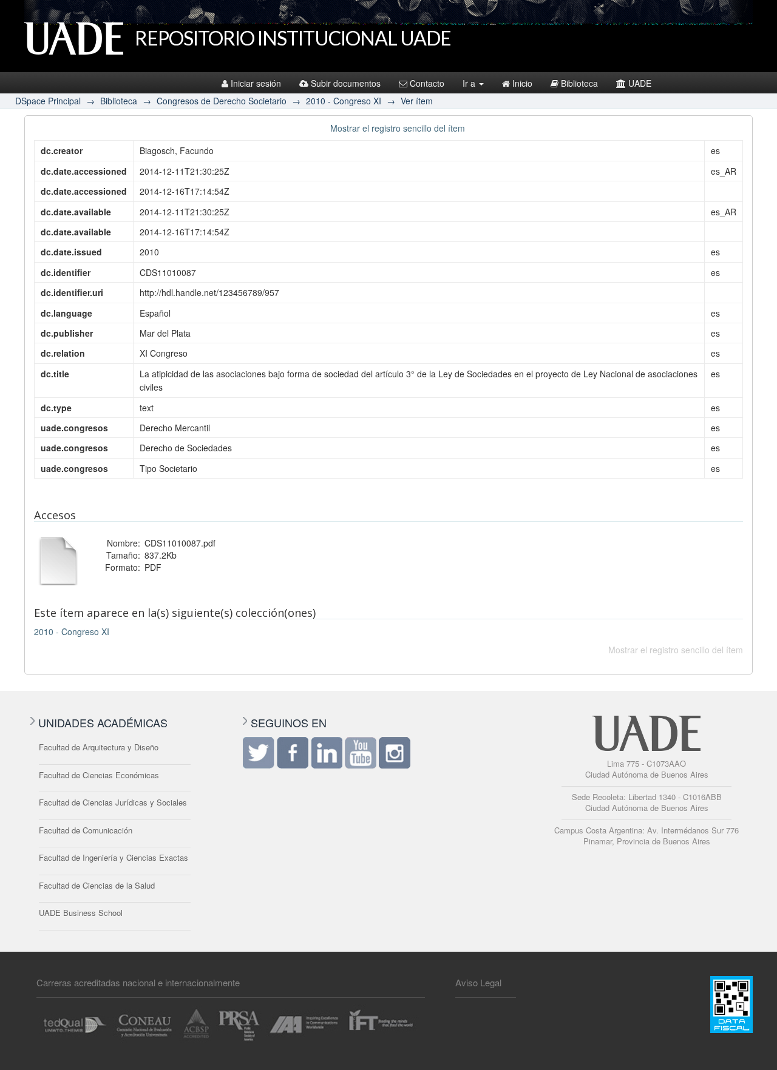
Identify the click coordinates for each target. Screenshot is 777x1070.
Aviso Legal (478, 982)
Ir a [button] (470, 83)
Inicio (522, 83)
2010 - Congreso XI (343, 101)
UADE (639, 83)
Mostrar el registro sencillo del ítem (397, 128)
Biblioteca (579, 83)
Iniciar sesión (256, 83)
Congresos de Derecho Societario (222, 101)
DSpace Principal (48, 101)
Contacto (427, 83)
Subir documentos (346, 83)
